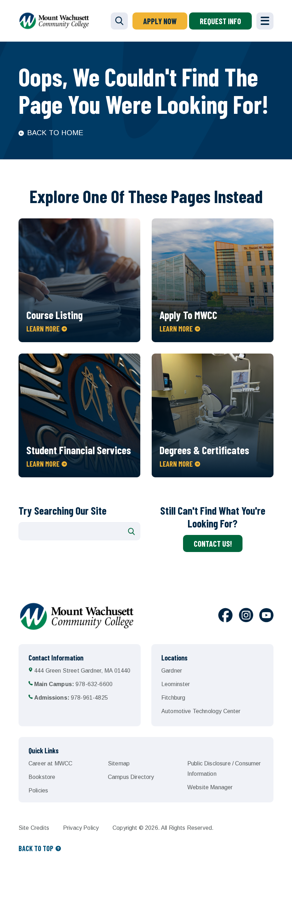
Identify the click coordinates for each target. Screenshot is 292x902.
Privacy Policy (81, 828)
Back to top (36, 848)
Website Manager (210, 787)
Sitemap (119, 763)
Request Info (220, 21)
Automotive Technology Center (200, 711)
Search (131, 531)
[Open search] (119, 21)
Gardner (171, 671)
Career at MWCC (50, 763)
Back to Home (55, 133)
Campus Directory (131, 777)
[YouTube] (266, 616)
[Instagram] (246, 616)
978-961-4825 (71, 698)
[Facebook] (225, 616)
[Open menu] (264, 21)
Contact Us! (213, 543)
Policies (38, 790)
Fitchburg (173, 698)
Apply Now (160, 21)
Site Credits (34, 828)
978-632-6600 (73, 684)
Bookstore (41, 777)
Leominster (175, 684)
